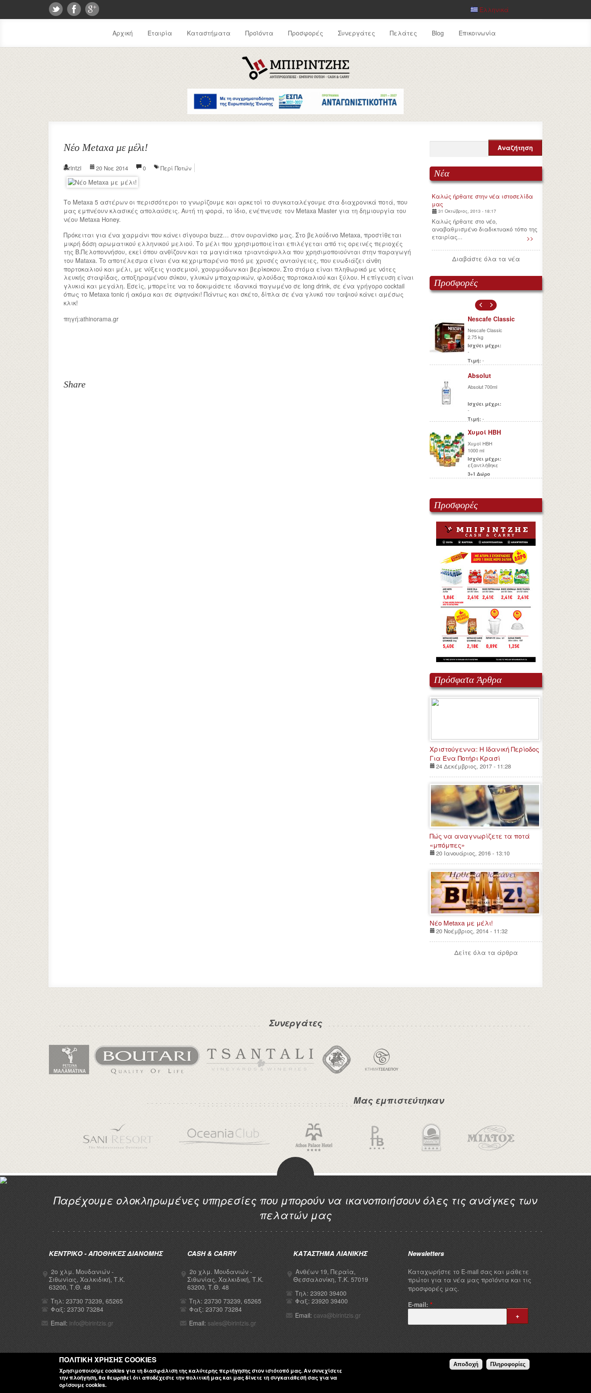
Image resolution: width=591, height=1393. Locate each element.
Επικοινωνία (477, 33)
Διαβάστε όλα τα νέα (486, 258)
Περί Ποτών (176, 168)
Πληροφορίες (508, 1364)
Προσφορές (305, 33)
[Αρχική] (296, 78)
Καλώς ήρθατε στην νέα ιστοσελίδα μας (482, 200)
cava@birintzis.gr (337, 1315)
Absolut (479, 375)
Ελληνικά (493, 9)
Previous (480, 305)
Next (491, 305)
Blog (438, 33)
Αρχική (122, 33)
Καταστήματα (209, 33)
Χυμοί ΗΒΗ (484, 432)
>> (530, 238)
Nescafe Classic (491, 318)
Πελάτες (403, 33)
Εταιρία (160, 33)
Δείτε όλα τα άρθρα (486, 952)
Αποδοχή (466, 1364)
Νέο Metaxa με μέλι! (461, 922)
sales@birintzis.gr (232, 1323)
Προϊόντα (259, 33)
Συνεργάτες (356, 33)
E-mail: (420, 1304)
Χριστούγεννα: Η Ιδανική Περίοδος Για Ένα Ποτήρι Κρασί (484, 753)
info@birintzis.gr (91, 1323)
